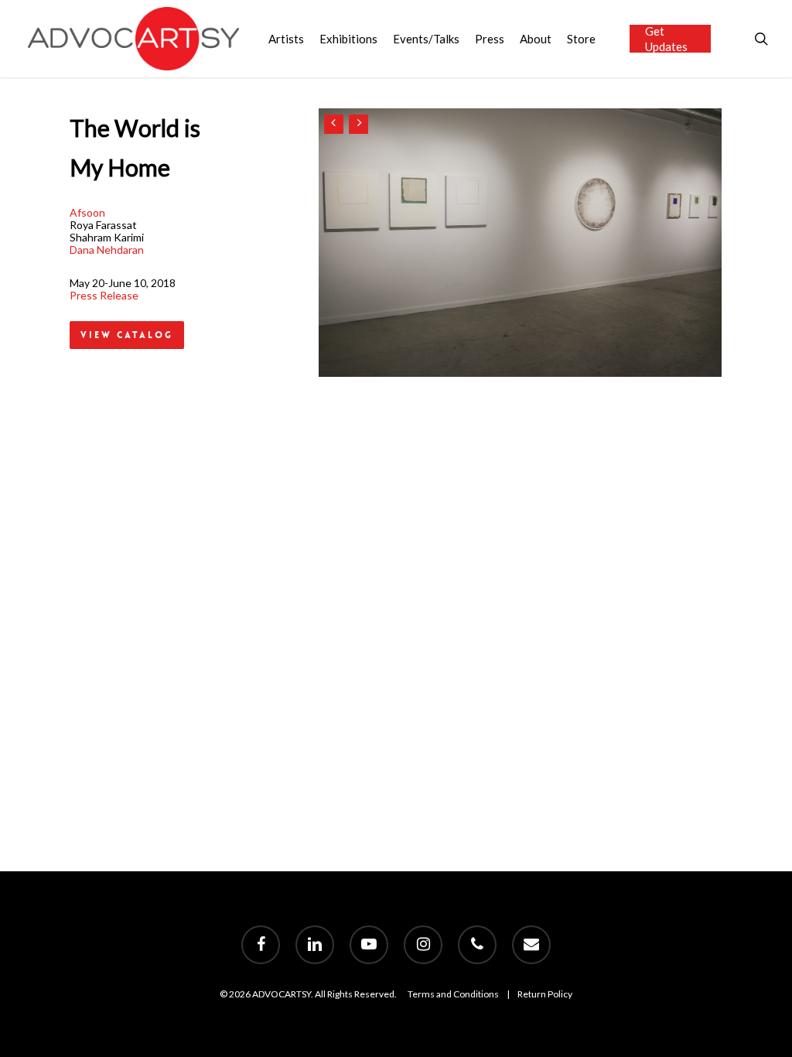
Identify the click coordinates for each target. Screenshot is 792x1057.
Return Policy (544, 994)
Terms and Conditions (453, 994)
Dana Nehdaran (107, 249)
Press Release (104, 295)
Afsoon (87, 212)
